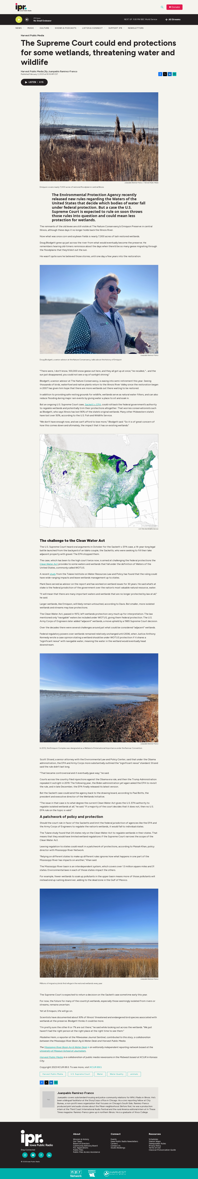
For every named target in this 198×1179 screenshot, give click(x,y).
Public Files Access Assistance (86, 1152)
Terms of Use (155, 1147)
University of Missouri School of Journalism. (63, 1050)
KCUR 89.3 (95, 1067)
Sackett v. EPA (93, 404)
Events (114, 1139)
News (18, 28)
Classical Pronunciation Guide (162, 1150)
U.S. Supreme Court (80, 1074)
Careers (114, 1143)
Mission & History (81, 1139)
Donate (175, 7)
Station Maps (155, 1141)
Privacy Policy (155, 1145)
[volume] (27, 20)
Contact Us (115, 1145)
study (53, 574)
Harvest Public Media (32, 35)
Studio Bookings (118, 1147)
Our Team (77, 1141)
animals (134, 1074)
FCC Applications (80, 1147)
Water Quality (116, 1074)
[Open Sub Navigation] (24, 28)
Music (30, 28)
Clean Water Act (49, 564)
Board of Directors (81, 1143)
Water (100, 1074)
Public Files (78, 1150)
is (88, 1047)
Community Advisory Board (85, 1145)
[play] (19, 19)
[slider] (31, 19)
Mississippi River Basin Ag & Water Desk (65, 1047)
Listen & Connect (92, 28)
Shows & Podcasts (65, 28)
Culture (44, 28)
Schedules (153, 1139)
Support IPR (115, 28)
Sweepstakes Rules (157, 1143)
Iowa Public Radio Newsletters (124, 1141)
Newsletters (136, 28)
